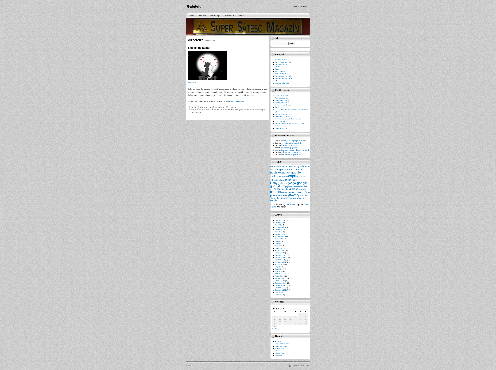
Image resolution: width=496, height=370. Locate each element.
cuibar (273, 180)
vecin (302, 198)
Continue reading (237, 101)
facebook (280, 180)
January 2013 (280, 253)
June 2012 (279, 269)
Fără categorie (280, 71)
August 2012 (279, 264)
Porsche (246, 110)
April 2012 (278, 274)
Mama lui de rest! (281, 128)
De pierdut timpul (281, 64)
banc (308, 166)
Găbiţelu (194, 6)
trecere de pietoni (290, 198)
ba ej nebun (300, 166)
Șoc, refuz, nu (280, 121)
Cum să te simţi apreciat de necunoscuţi (295, 150)
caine (294, 170)
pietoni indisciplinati (296, 192)
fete (229, 110)
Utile (276, 81)
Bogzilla (278, 341)
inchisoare (297, 187)
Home (192, 16)
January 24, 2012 (205, 107)
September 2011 (281, 290)
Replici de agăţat (199, 47)
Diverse (278, 67)
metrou (286, 189)
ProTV (293, 195)
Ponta (307, 192)
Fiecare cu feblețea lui (283, 105)
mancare (278, 189)
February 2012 (280, 278)
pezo (277, 150)
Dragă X (278, 69)
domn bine (224, 110)
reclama (252, 110)
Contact (241, 16)
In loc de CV (229, 16)
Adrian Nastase (276, 166)
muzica (294, 189)
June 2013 (279, 243)
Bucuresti (286, 169)
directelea (217, 110)
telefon (277, 198)
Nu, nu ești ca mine (282, 98)
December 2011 (280, 283)
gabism (282, 183)
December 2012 (280, 255)
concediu (285, 176)
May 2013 (278, 246)
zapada (273, 200)
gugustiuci (289, 187)
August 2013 (279, 239)
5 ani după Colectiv (282, 100)
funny (273, 183)
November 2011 (280, 285)
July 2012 (278, 267)
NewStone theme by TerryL (300, 365)
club (200, 110)
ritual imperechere (196, 112)
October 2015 (280, 230)
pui (299, 195)
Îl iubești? (278, 107)
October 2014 (280, 234)
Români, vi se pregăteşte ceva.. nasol (288, 119)
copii (292, 176)
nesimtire (302, 189)
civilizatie (275, 176)
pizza (241, 110)
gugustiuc (277, 186)
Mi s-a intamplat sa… (282, 74)
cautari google (290, 172)
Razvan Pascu (280, 353)
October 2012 (280, 260)
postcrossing (279, 195)
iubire (305, 186)
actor (192, 110)
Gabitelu (193, 107)
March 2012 (279, 276)
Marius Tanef (279, 348)
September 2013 (281, 236)
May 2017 (278, 225)
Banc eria (202, 16)
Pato (276, 351)
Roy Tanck (290, 205)
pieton (284, 192)
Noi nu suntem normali (283, 76)
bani (272, 169)
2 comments (233, 107)
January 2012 (280, 281)
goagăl (292, 183)
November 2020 (280, 220)
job (271, 189)
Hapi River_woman (282, 344)
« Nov (275, 328)
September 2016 (281, 227)
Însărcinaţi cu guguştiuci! (292, 143)
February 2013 (280, 250)
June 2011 (278, 295)
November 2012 (280, 257)
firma (232, 110)
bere (196, 110)
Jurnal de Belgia (281, 346)
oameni (275, 192)
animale (288, 166)
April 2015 (278, 232)
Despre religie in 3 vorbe (283, 114)
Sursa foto (192, 83)
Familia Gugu (215, 16)
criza (298, 176)
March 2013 (279, 248)
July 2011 (278, 292)
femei (299, 180)
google (302, 183)
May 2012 (278, 271)
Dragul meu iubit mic (282, 117)
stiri (271, 198)
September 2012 (281, 262)
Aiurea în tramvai (220, 107)
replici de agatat (260, 110)
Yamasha (278, 355)
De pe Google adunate (283, 62)
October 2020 (280, 223)
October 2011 (280, 288)
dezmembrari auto (207, 110)
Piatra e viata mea (281, 96)
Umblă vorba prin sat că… (284, 78)
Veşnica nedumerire (282, 83)
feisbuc (290, 180)
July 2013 (278, 241)
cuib (303, 176)
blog (278, 169)
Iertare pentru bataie (282, 103)
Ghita (237, 110)
